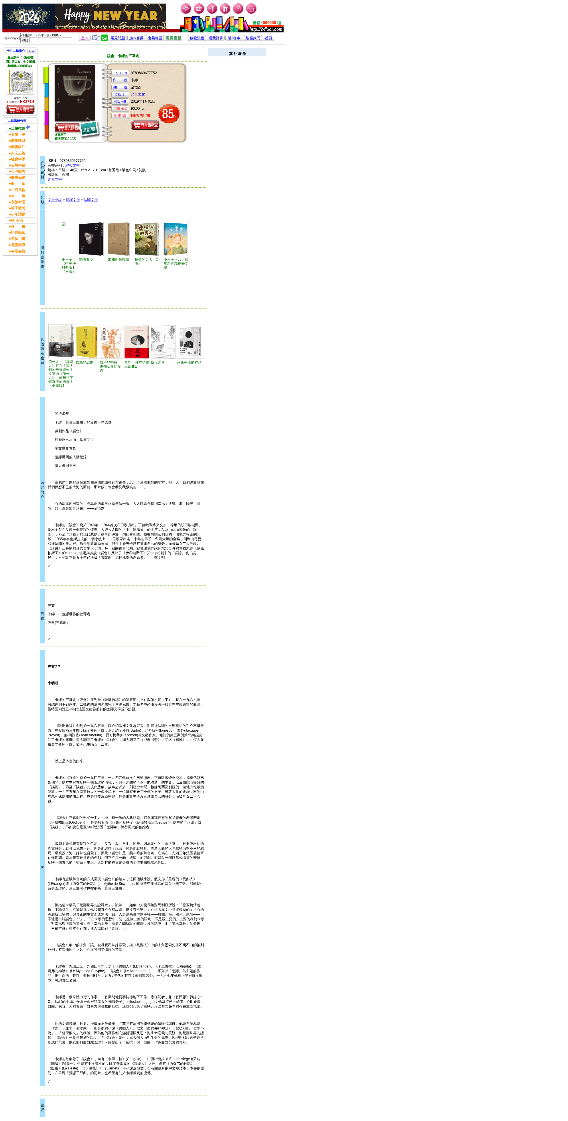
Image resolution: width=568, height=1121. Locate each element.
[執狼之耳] (163, 342)
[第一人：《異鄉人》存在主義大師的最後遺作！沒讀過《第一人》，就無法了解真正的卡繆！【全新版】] (61, 341)
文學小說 (55, 200)
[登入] (85, 40)
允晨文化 (138, 94)
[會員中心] (225, 13)
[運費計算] (216, 40)
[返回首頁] (268, 40)
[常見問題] (238, 13)
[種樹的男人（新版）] (148, 239)
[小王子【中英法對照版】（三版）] (69, 239)
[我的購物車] (199, 13)
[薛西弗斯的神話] (190, 342)
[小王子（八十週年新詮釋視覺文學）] (177, 239)
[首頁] (251, 13)
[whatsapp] (104, 40)
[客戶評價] (95, 40)
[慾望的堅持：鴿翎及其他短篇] (111, 342)
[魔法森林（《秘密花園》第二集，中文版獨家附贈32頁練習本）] (20, 82)
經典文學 (72, 165)
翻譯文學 (73, 200)
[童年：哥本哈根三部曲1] (136, 342)
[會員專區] (155, 40)
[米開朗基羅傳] (121, 239)
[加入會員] (212, 13)
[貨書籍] (173, 40)
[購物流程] (197, 40)
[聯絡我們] (253, 40)
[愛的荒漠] (92, 239)
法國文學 (91, 200)
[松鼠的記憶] (87, 342)
